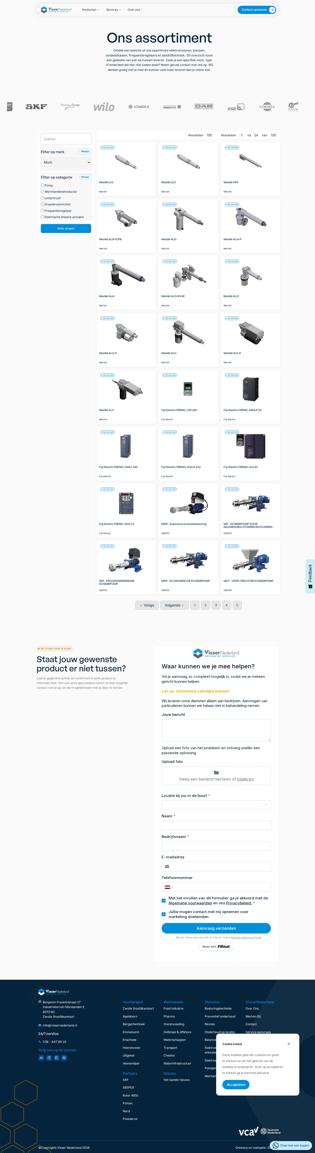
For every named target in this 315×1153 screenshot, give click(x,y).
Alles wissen (65, 228)
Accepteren (236, 1084)
